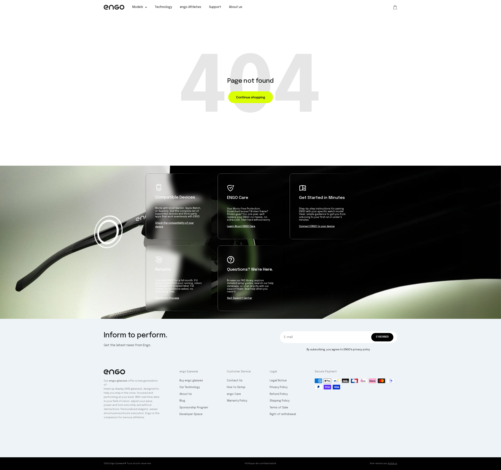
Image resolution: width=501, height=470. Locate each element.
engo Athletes (190, 7)
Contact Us (234, 380)
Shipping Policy (279, 400)
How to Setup (236, 387)
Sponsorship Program (193, 407)
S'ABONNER (382, 337)
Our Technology (189, 387)
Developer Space (191, 414)
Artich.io (392, 463)
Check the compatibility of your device (174, 225)
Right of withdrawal (283, 414)
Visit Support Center (239, 298)
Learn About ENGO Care (241, 226)
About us (235, 7)
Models (137, 7)
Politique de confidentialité (260, 463)
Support (215, 7)
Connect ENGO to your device (317, 226)
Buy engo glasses (191, 380)
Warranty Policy (237, 400)
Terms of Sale (279, 407)
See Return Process (167, 298)
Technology (163, 7)
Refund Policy (279, 394)
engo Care (234, 394)
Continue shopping (250, 97)
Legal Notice (278, 380)
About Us (185, 394)
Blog (182, 400)
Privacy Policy (278, 387)
